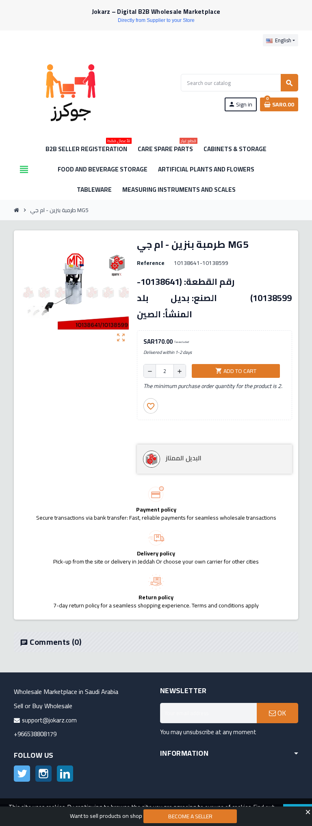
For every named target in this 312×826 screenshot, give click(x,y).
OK (281, 713)
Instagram (43, 773)
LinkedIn (65, 773)
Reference (151, 263)
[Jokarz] (71, 92)
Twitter (22, 773)
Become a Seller (190, 816)
